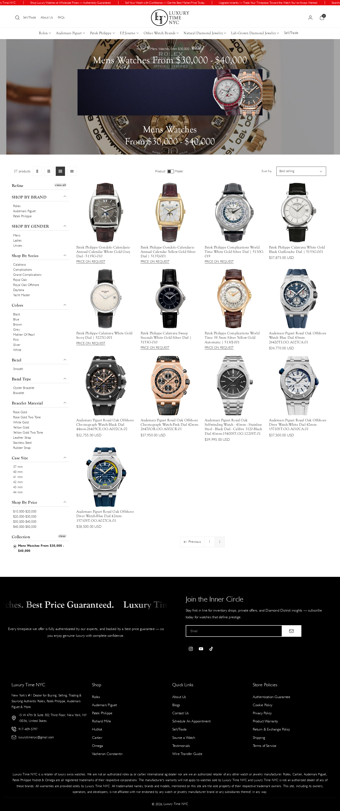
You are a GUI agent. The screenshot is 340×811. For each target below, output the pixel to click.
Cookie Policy (263, 705)
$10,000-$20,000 (24, 511)
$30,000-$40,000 (24, 522)
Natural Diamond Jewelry (203, 33)
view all (60, 185)
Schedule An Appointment (191, 721)
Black (16, 314)
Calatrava (19, 265)
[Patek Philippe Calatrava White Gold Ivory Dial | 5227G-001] (106, 298)
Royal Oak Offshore (26, 285)
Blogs (176, 705)
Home (141, 49)
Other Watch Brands (160, 33)
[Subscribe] (291, 631)
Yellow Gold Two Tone (28, 433)
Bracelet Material (27, 403)
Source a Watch (183, 737)
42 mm (18, 482)
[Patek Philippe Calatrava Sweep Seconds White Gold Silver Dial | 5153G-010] (170, 298)
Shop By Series (25, 255)
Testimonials (181, 745)
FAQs (61, 17)
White (17, 350)
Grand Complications (27, 275)
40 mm (18, 472)
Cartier (97, 737)
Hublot (97, 729)
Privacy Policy (262, 713)
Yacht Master (21, 295)
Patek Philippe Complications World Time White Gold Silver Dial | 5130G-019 (234, 251)
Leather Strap (22, 438)
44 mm (18, 492)
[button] (17, 17)
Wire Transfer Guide (187, 754)
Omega (97, 745)
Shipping (259, 737)
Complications (22, 270)
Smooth (18, 369)
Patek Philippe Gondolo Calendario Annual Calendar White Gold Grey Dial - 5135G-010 (103, 251)
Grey (16, 330)
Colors (17, 305)
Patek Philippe (100, 33)
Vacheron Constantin (107, 754)
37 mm (18, 467)
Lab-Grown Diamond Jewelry (253, 33)
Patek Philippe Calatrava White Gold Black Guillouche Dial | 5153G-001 (297, 249)
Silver (16, 345)
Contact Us (180, 713)
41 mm (18, 477)
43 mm (18, 487)
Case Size (20, 458)
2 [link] (219, 542)
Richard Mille (101, 721)
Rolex (43, 33)
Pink (16, 340)
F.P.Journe (127, 33)
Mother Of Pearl (24, 335)
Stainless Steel (22, 443)
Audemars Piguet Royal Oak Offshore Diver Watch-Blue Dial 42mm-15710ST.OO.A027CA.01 (105, 516)
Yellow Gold (21, 427)
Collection (21, 536)
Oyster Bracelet (23, 388)
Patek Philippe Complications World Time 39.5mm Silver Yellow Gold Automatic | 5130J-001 (232, 337)
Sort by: (267, 171)
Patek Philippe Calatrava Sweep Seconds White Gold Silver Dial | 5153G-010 (166, 337)
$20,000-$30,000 (24, 517)
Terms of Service (265, 745)
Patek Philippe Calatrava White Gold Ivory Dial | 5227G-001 (104, 335)
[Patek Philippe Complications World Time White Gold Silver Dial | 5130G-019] (234, 212)
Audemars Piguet (69, 33)
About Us (47, 17)
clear (62, 536)
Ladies (17, 240)
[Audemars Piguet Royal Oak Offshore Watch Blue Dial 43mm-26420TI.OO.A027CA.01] (298, 298)
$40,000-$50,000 (24, 527)
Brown (17, 324)
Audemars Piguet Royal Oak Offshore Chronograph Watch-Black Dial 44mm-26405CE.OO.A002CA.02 (105, 424)
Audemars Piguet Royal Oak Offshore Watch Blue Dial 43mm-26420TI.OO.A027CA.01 (298, 337)
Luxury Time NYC (176, 804)
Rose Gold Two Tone (27, 417)
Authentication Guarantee (272, 697)
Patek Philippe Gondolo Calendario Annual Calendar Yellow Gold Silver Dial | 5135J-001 (168, 251)
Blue (16, 319)
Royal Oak (20, 280)
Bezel (17, 360)
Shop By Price (24, 502)
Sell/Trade (29, 17)
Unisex (17, 246)
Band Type (21, 379)
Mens (16, 235)
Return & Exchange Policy (271, 729)
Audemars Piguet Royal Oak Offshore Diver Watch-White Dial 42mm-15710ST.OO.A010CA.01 (298, 424)
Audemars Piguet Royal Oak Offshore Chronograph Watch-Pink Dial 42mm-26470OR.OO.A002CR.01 (170, 424)
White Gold (21, 422)
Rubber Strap (22, 448)
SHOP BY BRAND (29, 197)
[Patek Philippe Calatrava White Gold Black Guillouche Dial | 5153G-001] (298, 212)
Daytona (18, 290)
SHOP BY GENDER (30, 226)
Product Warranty (265, 721)
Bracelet (18, 393)
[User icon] (310, 17)
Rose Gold (20, 412)
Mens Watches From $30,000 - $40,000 (40, 548)
